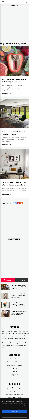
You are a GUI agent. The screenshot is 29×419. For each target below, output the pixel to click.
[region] (14, 408)
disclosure (18, 345)
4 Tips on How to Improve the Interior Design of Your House (14, 183)
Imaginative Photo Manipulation (14, 388)
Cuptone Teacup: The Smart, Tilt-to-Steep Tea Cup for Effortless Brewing (18, 313)
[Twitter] (16, 203)
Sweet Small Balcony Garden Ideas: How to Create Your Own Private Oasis (19, 287)
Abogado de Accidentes (14, 365)
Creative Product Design (14, 397)
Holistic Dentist (14, 359)
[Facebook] (13, 203)
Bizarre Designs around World (14, 394)
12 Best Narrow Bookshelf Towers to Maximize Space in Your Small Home (19, 295)
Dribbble (14, 368)
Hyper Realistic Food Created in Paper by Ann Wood (14, 80)
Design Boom (14, 375)
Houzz (14, 378)
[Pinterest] (18, 203)
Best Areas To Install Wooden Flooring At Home (13, 133)
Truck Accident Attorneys (14, 362)
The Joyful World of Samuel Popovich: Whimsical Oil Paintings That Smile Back (18, 304)
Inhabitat (14, 371)
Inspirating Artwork (14, 391)
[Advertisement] (14, 25)
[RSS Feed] (21, 203)
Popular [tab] (9, 280)
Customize (14, 416)
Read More (14, 61)
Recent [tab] (22, 280)
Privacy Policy (11, 407)
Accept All (14, 411)
